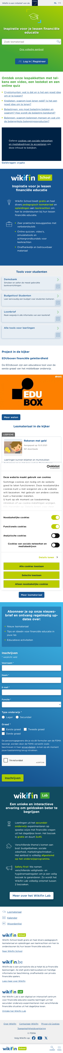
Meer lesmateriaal (31, 594)
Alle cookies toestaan (31, 566)
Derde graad (13, 733)
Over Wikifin (10, 1023)
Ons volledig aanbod (31, 49)
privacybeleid (28, 747)
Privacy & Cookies (50, 1023)
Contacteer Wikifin (28, 1023)
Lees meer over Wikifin (13, 981)
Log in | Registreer (34, 61)
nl (55, 3)
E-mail (6, 687)
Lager (9, 717)
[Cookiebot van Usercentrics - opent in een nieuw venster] (47, 467)
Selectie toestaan (31, 575)
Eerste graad (13, 729)
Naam (5, 675)
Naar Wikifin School (12, 951)
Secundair (26, 717)
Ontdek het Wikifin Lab (14, 1011)
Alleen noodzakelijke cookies (31, 584)
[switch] (55, 526)
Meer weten (11, 417)
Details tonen (46, 557)
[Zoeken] (58, 42)
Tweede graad (36, 729)
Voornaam (8, 663)
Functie (6, 699)
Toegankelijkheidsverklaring (31, 1028)
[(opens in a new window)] (35, 3)
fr (59, 3)
